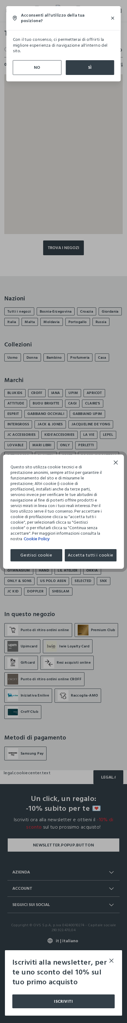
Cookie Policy (37, 538)
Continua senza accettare (116, 463)
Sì (90, 67)
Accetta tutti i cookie (90, 555)
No (37, 67)
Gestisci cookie (36, 555)
